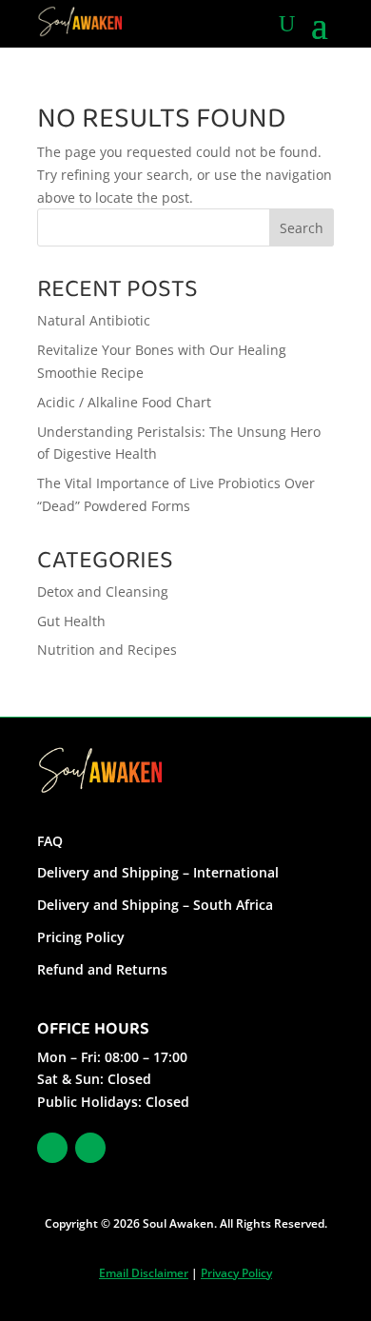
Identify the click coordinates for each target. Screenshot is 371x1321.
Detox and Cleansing (102, 591)
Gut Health (71, 621)
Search (301, 228)
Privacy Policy (236, 1273)
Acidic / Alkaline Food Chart (124, 402)
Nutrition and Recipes (107, 650)
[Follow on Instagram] (90, 1148)
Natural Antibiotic (93, 320)
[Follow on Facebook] (52, 1148)
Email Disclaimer (143, 1273)
